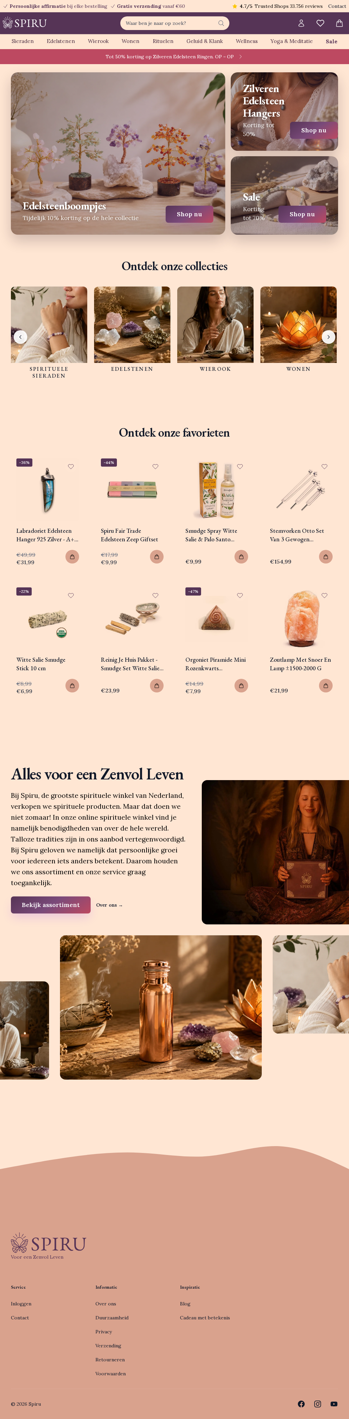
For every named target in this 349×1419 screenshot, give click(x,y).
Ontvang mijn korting (219, 741)
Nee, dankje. (219, 762)
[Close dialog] (299, 633)
